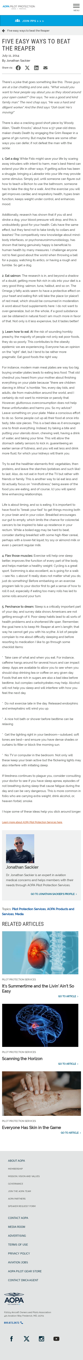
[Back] (4, 30)
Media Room (16, 1226)
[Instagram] (41, 1339)
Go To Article (67, 996)
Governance (15, 1184)
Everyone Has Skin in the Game (31, 1127)
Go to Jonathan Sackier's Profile (53, 894)
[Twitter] (26, 1339)
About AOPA (16, 1160)
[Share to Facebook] (18, 67)
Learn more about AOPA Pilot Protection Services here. (32, 822)
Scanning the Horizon (22, 1058)
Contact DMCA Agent (23, 1280)
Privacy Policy (19, 1253)
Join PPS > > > (33, 20)
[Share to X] (27, 67)
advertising (17, 1235)
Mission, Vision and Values (24, 1176)
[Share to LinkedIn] (36, 67)
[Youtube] (56, 1339)
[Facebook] (11, 1339)
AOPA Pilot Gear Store (25, 1271)
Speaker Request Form (22, 1206)
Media (19, 914)
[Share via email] (45, 67)
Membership (15, 1169)
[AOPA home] (19, 10)
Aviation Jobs (18, 1262)
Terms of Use (18, 1244)
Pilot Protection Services (29, 909)
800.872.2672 (11, 1322)
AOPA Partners (17, 1198)
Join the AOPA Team (19, 1191)
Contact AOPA (18, 1218)
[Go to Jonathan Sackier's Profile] (20, 862)
